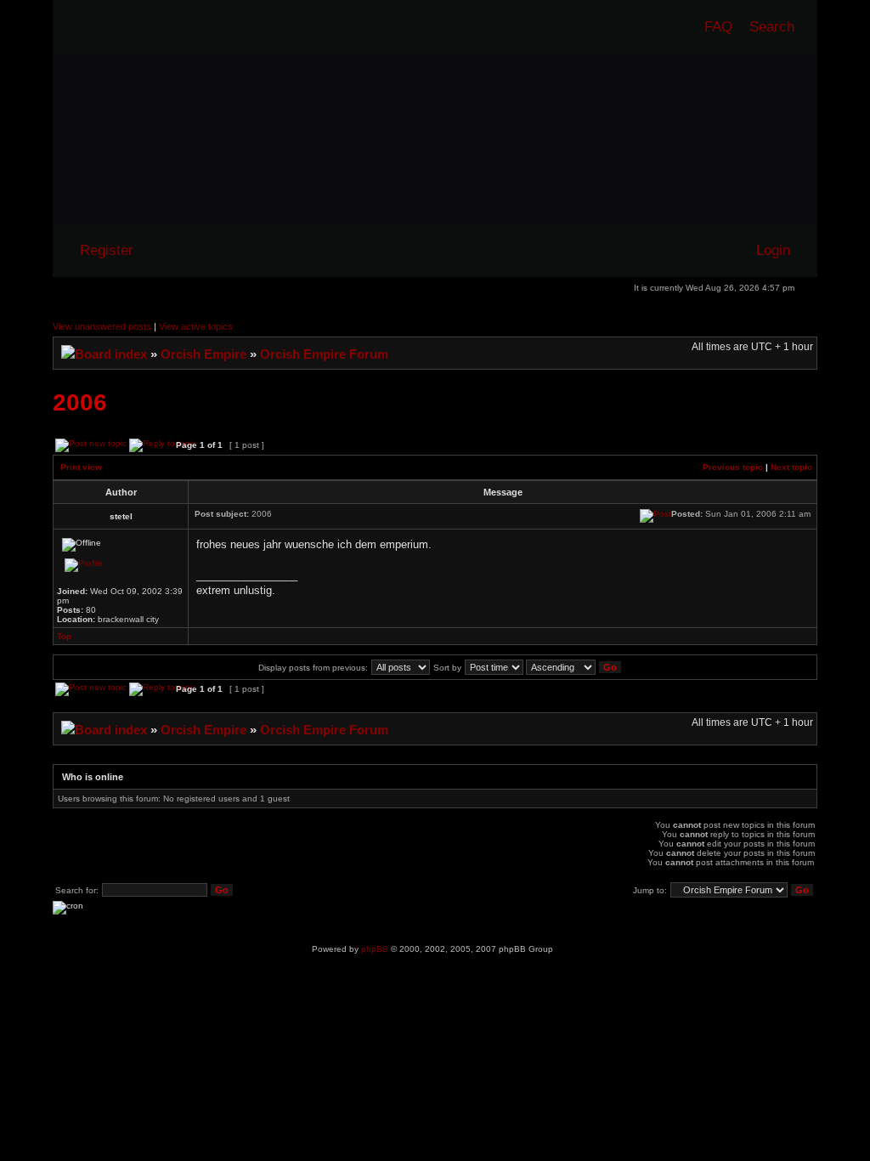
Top (64, 636)
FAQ (718, 26)
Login (773, 250)
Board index (111, 354)
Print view (81, 467)
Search (771, 26)
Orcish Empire (203, 354)
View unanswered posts (102, 326)
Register (106, 250)
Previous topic (733, 467)
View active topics (196, 326)
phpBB (374, 949)
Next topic (791, 467)
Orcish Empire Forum (324, 354)
